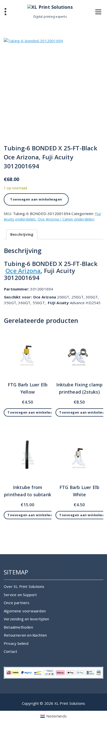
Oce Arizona (23, 270)
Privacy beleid (16, 643)
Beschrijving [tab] (21, 234)
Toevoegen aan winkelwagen (36, 199)
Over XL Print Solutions (24, 586)
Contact (10, 651)
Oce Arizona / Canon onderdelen (66, 219)
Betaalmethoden (18, 627)
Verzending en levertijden (26, 618)
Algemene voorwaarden (25, 610)
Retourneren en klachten (25, 635)
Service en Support (20, 594)
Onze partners (17, 602)
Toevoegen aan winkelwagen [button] (33, 412)
